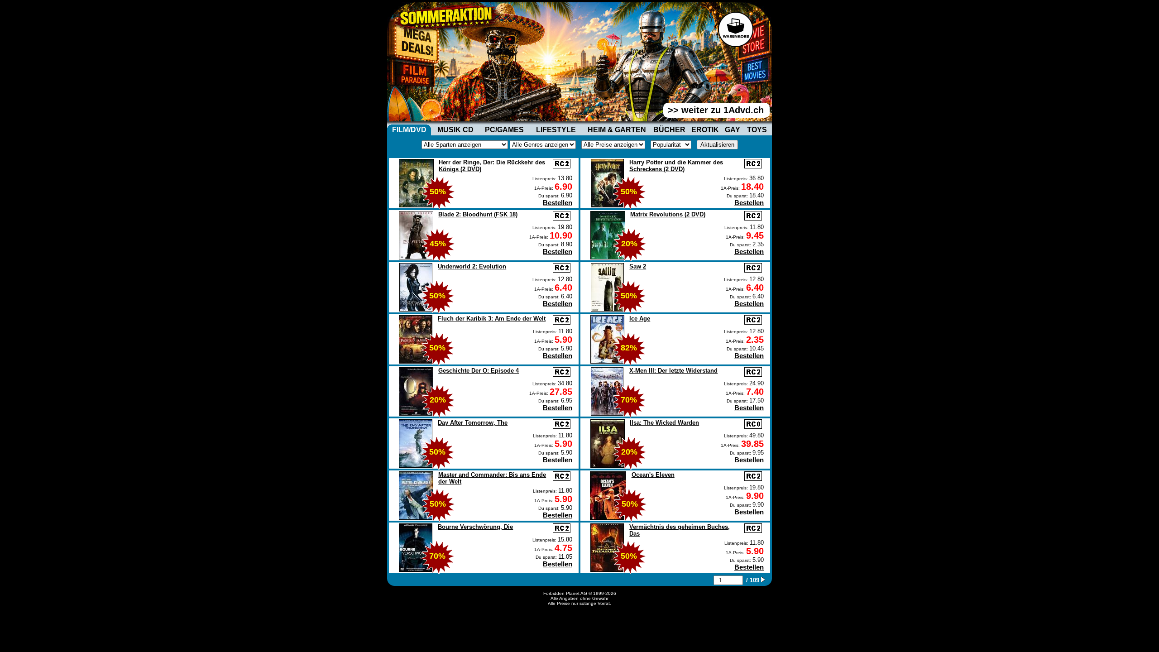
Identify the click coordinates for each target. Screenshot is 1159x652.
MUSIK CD (455, 130)
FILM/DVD (409, 130)
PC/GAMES (504, 130)
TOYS (757, 130)
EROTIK (705, 130)
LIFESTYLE (556, 130)
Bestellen (557, 202)
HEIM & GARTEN (617, 130)
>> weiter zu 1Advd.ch (716, 110)
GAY (732, 130)
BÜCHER (669, 130)
